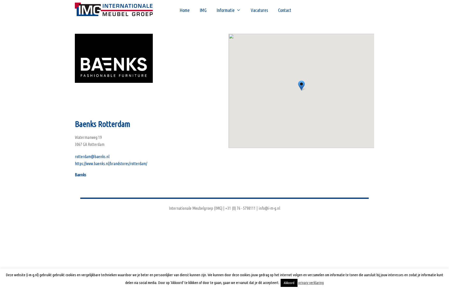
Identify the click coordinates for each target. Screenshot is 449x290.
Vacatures (259, 10)
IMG (203, 10)
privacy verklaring (311, 282)
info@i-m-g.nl (269, 208)
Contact (284, 10)
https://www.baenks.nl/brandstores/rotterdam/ (111, 163)
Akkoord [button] (289, 283)
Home (185, 10)
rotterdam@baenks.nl (92, 156)
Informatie (225, 10)
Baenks (80, 174)
